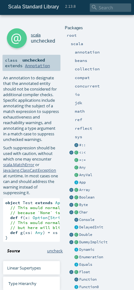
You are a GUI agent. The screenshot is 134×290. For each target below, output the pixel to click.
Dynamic (86, 249)
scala (36, 35)
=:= (82, 160)
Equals (85, 264)
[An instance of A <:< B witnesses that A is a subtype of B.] (76, 152)
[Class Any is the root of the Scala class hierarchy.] (76, 167)
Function (88, 279)
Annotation (37, 65)
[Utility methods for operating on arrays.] (71, 190)
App (82, 182)
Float (84, 272)
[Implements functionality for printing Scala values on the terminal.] (76, 220)
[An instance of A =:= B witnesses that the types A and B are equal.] (76, 160)
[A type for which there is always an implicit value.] (76, 242)
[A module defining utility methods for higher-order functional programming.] (76, 279)
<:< (82, 152)
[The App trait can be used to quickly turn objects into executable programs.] (76, 182)
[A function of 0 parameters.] (76, 287)
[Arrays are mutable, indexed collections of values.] (76, 190)
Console (86, 220)
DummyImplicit (93, 242)
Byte (83, 205)
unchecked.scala (62, 251)
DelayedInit (91, 227)
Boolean (86, 197)
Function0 (89, 287)
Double (85, 234)
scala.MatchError (18, 164)
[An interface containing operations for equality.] (76, 264)
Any (82, 167)
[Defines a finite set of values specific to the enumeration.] (76, 257)
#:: (82, 145)
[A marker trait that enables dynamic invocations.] (76, 249)
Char (83, 212)
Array (84, 190)
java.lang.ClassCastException (29, 170)
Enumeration (91, 257)
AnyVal (85, 175)
